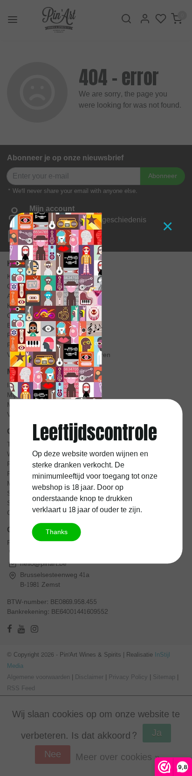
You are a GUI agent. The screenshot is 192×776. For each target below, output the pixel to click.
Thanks (57, 532)
